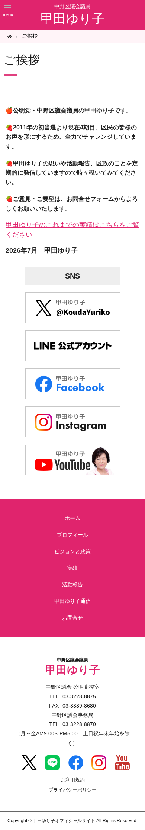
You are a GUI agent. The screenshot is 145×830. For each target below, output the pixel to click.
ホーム (72, 518)
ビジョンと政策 (72, 551)
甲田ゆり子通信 (72, 601)
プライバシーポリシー (72, 790)
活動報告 (72, 584)
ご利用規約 (73, 780)
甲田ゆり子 (72, 18)
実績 (72, 568)
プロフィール (72, 535)
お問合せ (72, 618)
